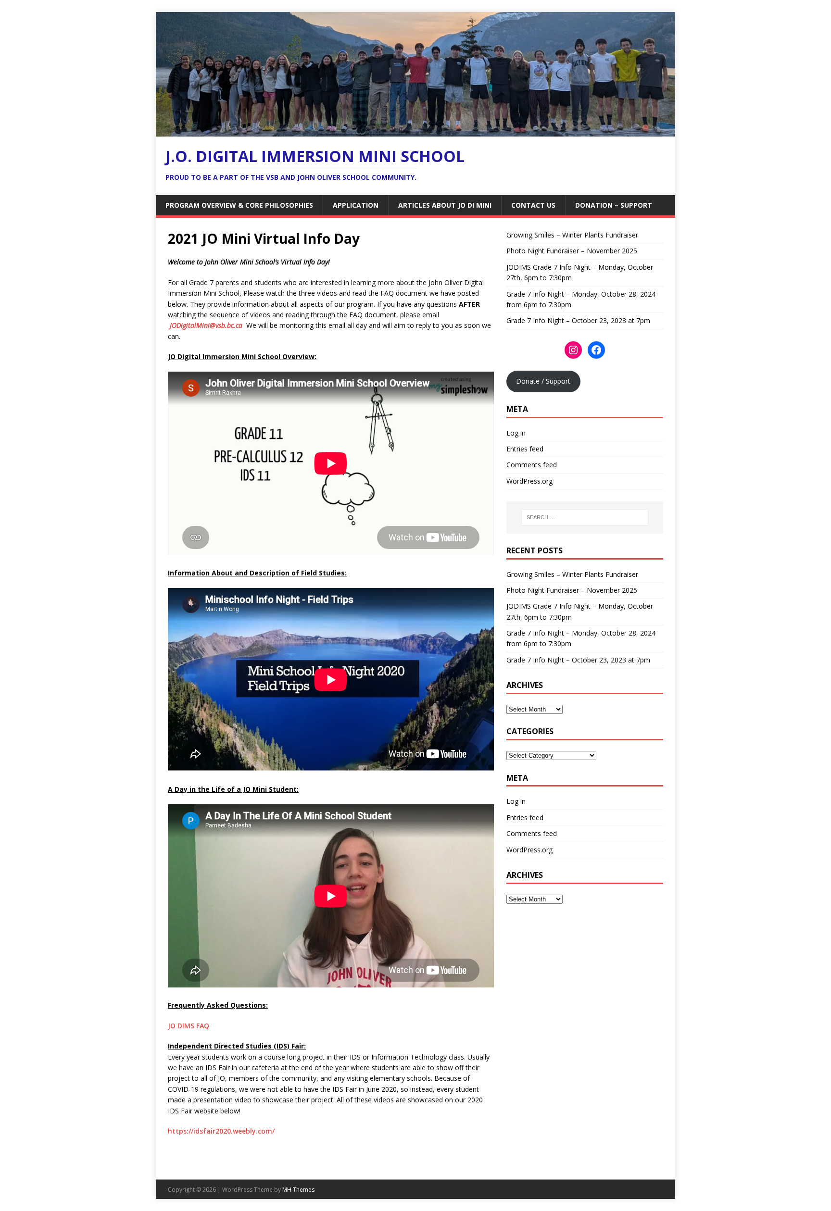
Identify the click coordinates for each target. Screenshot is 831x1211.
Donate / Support (543, 381)
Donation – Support (613, 205)
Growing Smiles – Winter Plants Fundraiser (572, 234)
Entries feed (524, 448)
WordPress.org (529, 481)
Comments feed (531, 464)
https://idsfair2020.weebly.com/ (221, 1131)
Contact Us (533, 205)
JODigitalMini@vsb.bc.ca (207, 325)
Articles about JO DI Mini (444, 205)
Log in (516, 432)
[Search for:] (584, 517)
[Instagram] (573, 350)
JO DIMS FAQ (188, 1025)
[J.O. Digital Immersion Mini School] (415, 131)
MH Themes (298, 1190)
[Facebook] (596, 350)
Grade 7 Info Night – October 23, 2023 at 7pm (578, 320)
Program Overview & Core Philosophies (239, 205)
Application (355, 205)
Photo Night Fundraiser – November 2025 (571, 250)
